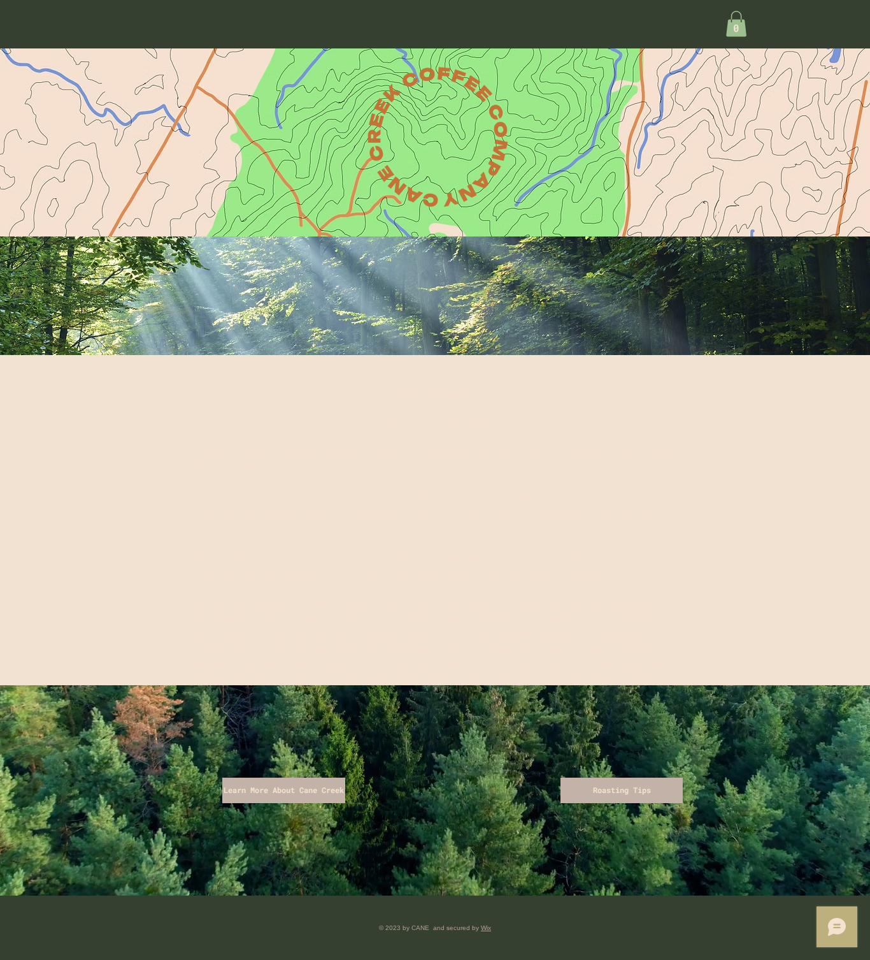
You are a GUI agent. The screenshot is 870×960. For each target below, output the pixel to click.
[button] (736, 24)
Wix (486, 927)
